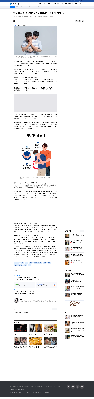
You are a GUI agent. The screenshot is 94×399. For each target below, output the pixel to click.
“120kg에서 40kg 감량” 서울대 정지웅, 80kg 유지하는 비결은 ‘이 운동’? (20, 347)
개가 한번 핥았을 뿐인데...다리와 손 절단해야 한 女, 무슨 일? (26, 279)
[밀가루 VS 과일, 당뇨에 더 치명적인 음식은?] (20, 328)
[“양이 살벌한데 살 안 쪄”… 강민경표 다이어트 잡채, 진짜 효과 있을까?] (67, 330)
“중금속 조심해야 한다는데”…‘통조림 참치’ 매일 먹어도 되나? (78, 235)
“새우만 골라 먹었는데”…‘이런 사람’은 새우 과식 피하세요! (78, 261)
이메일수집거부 (36, 392)
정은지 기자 (23, 299)
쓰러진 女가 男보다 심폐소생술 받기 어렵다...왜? (24, 291)
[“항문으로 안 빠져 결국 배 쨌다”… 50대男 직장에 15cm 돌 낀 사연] (67, 337)
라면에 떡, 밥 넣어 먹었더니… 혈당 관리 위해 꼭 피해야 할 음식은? (35, 347)
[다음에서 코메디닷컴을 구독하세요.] (46, 285)
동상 (26, 262)
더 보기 (54, 309)
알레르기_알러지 (18, 265)
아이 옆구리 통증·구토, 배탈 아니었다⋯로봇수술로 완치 (77, 316)
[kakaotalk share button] (76, 21)
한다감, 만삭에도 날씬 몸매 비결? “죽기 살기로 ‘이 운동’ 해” (77, 280)
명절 (31, 262)
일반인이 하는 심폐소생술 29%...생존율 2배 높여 (24, 293)
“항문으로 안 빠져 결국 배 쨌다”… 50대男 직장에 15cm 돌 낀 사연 (77, 337)
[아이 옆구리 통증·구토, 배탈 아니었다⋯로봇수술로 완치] (67, 317)
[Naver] (68, 387)
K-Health (17, 262)
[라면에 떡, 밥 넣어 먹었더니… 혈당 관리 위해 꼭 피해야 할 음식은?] (35, 341)
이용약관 (23, 392)
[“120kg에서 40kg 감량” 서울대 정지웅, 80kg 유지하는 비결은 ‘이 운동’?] (20, 341)
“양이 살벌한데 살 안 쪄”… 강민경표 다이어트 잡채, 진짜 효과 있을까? (77, 330)
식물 (49, 262)
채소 (29, 265)
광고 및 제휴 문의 (47, 392)
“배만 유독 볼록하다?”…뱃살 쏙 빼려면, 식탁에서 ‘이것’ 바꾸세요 (50, 333)
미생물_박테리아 (37, 262)
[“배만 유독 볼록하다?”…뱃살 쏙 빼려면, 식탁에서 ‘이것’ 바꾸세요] (50, 328)
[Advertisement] (35, 211)
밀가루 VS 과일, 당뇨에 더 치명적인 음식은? (20, 333)
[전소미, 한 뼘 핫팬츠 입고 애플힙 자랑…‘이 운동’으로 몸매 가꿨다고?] (35, 328)
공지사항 (41, 392)
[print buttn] (83, 21)
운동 (25, 265)
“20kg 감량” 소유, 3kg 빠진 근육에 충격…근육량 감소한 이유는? (78, 255)
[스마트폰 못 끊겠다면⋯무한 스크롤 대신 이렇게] (67, 323)
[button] (72, 1)
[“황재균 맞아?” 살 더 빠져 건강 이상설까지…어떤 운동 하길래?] (50, 341)
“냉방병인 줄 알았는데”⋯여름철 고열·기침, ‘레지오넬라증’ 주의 (78, 248)
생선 (45, 262)
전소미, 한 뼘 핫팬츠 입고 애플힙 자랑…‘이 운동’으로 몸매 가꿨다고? (35, 333)
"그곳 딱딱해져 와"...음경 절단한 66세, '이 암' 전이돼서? (25, 277)
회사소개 (11, 392)
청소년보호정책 (29, 392)
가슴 (22, 262)
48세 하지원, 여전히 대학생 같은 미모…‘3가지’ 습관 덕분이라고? (77, 287)
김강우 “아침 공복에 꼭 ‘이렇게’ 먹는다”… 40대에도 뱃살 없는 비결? (78, 241)
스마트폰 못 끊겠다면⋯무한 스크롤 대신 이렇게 (77, 322)
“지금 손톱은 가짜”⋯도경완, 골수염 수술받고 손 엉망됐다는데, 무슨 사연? (77, 295)
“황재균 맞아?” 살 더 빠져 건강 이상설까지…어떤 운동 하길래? (50, 347)
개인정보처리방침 (17, 392)
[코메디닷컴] (73, 387)
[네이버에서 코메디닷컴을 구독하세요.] (24, 285)
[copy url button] (80, 21)
